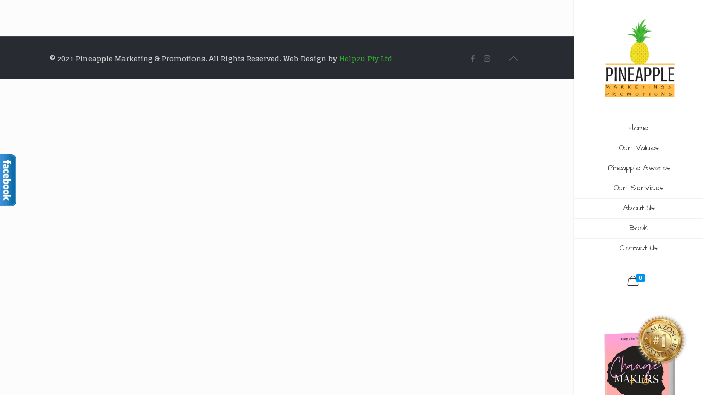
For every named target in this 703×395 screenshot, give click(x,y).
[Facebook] (631, 381)
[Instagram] (645, 381)
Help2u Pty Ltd (365, 58)
